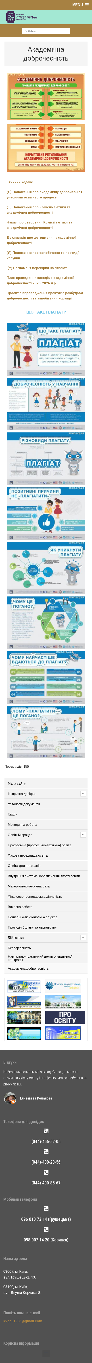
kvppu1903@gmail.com (22, 1321)
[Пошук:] (46, 30)
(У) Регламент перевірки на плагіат (37, 268)
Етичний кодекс (20, 182)
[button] (46, 1353)
